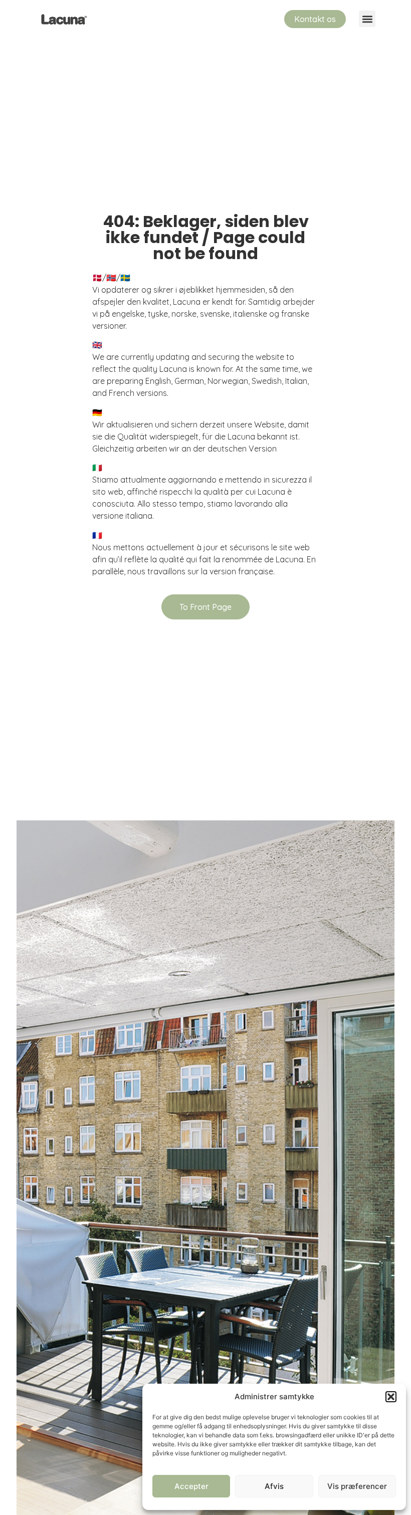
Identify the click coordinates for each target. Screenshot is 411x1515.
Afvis (274, 1486)
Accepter (191, 1486)
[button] (391, 1397)
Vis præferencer (357, 1486)
